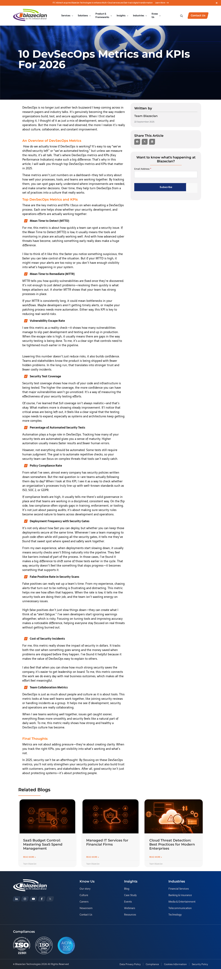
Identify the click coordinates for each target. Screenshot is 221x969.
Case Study (130, 895)
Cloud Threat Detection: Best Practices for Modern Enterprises (172, 844)
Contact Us (86, 914)
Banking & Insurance (180, 895)
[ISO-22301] (21, 945)
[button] (137, 142)
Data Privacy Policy (130, 964)
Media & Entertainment (181, 901)
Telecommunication (180, 908)
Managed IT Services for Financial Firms (107, 842)
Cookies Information (175, 964)
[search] (181, 15)
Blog (126, 888)
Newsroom (86, 908)
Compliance (152, 964)
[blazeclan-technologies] (16, 898)
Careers (84, 901)
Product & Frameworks (102, 15)
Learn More (160, 3)
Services (65, 15)
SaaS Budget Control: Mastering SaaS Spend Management (42, 844)
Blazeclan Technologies (28, 964)
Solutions (83, 15)
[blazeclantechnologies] (25, 898)
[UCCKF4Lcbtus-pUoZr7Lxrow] (33, 898)
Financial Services (178, 888)
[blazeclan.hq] (41, 898)
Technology (175, 914)
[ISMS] (44, 945)
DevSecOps (29, 727)
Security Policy (200, 964)
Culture (84, 895)
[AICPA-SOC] (66, 945)
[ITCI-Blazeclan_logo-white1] (30, 881)
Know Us (155, 15)
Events (128, 901)
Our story (85, 888)
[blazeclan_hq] (50, 898)
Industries (138, 15)
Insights (121, 15)
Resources (130, 914)
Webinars (129, 908)
